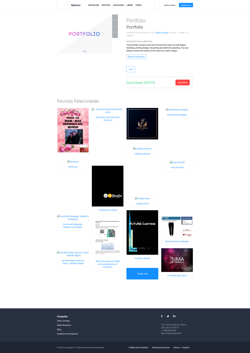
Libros (130, 5)
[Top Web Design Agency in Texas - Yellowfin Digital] (73, 253)
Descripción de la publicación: (139, 41)
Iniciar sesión (170, 5)
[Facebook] (162, 316)
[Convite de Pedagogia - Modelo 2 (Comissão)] (73, 217)
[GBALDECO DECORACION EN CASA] (107, 110)
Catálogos (118, 5)
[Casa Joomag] (62, 4)
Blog (59, 329)
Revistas (106, 5)
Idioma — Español (181, 347)
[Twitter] (168, 316)
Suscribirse (183, 82)
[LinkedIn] (174, 316)
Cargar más (142, 273)
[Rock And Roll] (177, 162)
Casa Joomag (63, 320)
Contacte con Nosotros (67, 333)
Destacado (93, 5)
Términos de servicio (161, 347)
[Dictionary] (73, 161)
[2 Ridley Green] (142, 198)
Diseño (158, 32)
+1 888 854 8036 (168, 330)
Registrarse (186, 5)
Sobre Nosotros (64, 325)
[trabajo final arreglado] (177, 109)
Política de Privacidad (138, 347)
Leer (131, 69)
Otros (138, 5)
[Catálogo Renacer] (142, 148)
